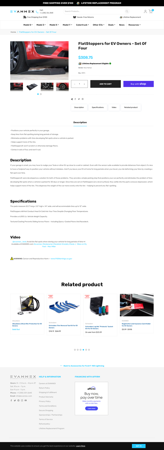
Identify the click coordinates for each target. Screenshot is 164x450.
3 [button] (80, 349)
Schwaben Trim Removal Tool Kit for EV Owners (63, 327)
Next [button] (66, 87)
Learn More (80, 446)
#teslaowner (48, 244)
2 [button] (41, 94)
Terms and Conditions (47, 406)
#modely (65, 244)
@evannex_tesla (20, 242)
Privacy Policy (45, 401)
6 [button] (89, 349)
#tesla (71, 244)
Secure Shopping (46, 410)
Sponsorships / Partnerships (50, 415)
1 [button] (38, 94)
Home (13, 32)
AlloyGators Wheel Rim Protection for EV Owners (27, 325)
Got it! (139, 446)
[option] (27, 316)
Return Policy (44, 388)
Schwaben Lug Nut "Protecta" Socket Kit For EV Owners (99, 328)
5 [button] (86, 349)
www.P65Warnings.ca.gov (61, 259)
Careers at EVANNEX (47, 383)
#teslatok (57, 244)
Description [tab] (80, 122)
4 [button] (83, 349)
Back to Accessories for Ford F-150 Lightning (83, 366)
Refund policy (44, 424)
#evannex (38, 244)
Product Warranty (46, 397)
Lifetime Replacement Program (51, 428)
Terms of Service (46, 419)
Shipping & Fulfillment (48, 392)
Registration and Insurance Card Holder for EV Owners (136, 325)
